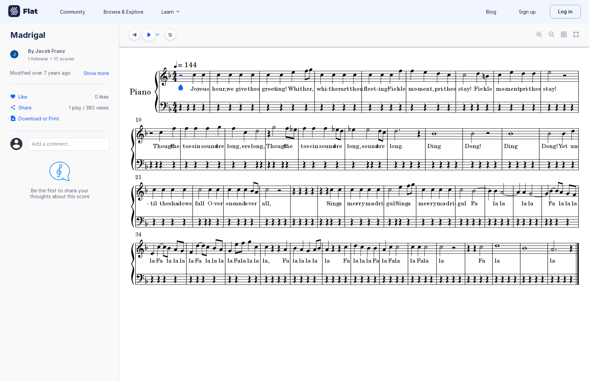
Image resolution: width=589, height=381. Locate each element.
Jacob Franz (50, 51)
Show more (96, 73)
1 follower (38, 58)
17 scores (64, 58)
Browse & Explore (123, 12)
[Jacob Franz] (14, 54)
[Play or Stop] (148, 35)
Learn (168, 12)
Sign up (527, 12)
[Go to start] (135, 35)
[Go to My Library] (23, 11)
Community (72, 12)
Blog (491, 12)
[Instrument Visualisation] (170, 35)
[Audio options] (157, 35)
